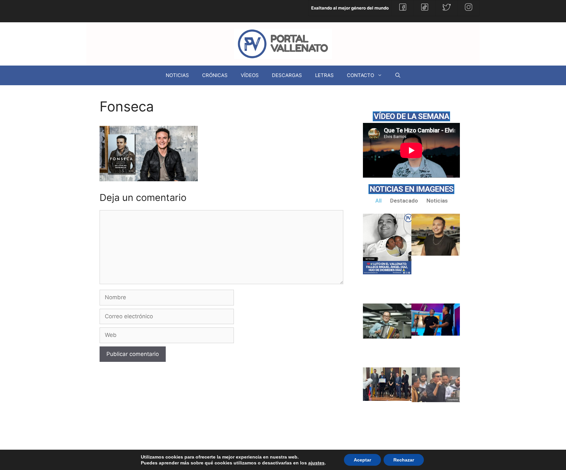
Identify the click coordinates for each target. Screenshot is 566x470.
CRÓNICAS (215, 75)
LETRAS (324, 75)
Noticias (437, 200)
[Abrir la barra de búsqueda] (398, 75)
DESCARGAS (287, 75)
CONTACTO (360, 75)
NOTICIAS (177, 75)
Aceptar (362, 459)
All (378, 200)
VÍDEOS (250, 75)
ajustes (316, 462)
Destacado (404, 200)
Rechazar (403, 459)
